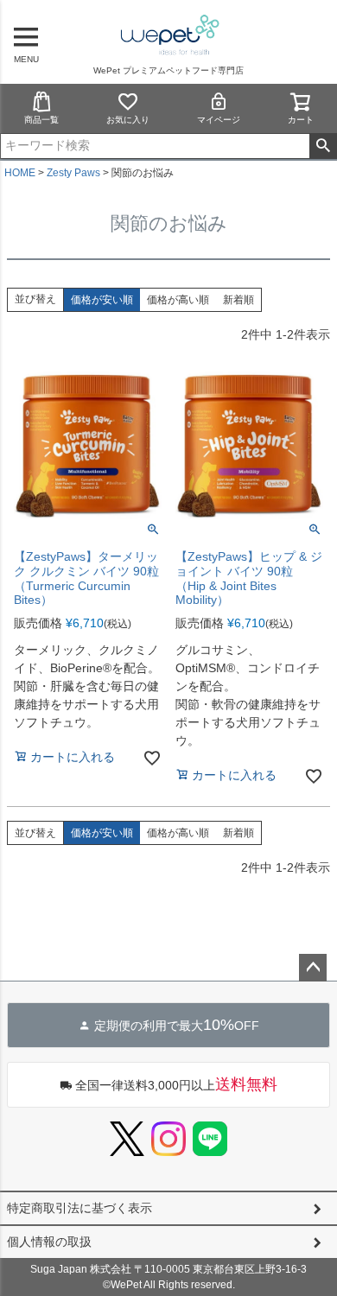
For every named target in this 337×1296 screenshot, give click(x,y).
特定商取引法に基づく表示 (79, 1208)
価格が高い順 (178, 300)
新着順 (238, 300)
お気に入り (127, 119)
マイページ (218, 119)
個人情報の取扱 (49, 1241)
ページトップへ (313, 968)
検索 (322, 146)
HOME (19, 173)
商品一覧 (41, 119)
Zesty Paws (73, 173)
